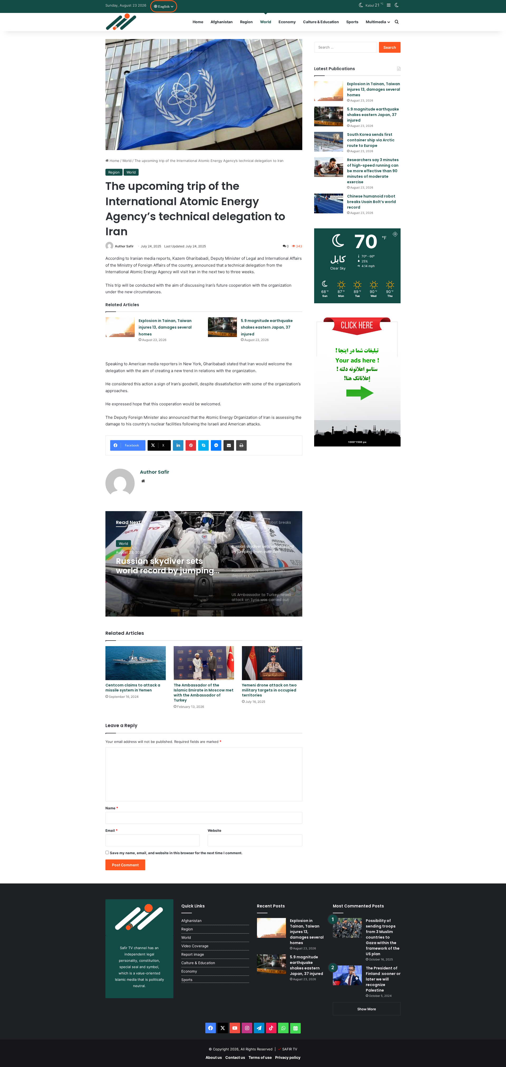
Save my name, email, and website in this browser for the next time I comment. (176, 853)
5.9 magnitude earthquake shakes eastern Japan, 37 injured (267, 327)
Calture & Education (321, 22)
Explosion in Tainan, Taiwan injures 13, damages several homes (165, 327)
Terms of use (260, 1057)
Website (214, 830)
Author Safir (124, 246)
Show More (366, 1009)
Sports (352, 22)
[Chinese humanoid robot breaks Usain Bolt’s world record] (328, 203)
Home (198, 22)
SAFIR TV (289, 1049)
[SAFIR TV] (121, 22)
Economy (287, 22)
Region (246, 22)
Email (111, 830)
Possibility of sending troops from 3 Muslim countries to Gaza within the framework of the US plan (383, 937)
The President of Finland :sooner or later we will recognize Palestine (383, 979)
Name (111, 808)
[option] (203, 564)
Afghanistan (222, 22)
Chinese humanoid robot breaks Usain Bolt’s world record (371, 202)
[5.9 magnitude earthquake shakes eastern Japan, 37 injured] (222, 327)
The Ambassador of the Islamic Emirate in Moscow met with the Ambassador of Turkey (203, 693)
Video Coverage (194, 946)
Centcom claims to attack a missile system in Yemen (132, 688)
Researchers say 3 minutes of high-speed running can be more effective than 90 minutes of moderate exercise (373, 171)
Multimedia (376, 22)
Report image (192, 954)
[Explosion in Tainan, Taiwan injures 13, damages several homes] (120, 327)
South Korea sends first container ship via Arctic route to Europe (371, 140)
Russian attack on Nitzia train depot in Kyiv (164, 566)
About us (214, 1057)
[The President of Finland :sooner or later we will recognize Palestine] (347, 975)
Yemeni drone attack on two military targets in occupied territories (269, 690)
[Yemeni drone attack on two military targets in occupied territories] (272, 663)
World (265, 22)
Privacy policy (287, 1057)
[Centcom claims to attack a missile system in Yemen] (135, 663)
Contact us (235, 1057)
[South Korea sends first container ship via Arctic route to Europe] (328, 142)
